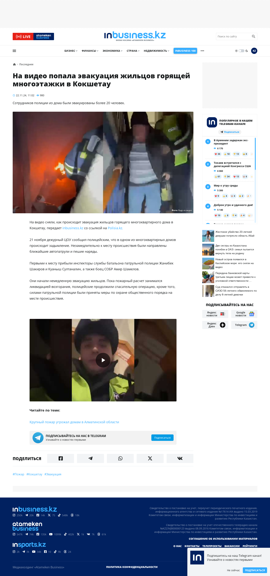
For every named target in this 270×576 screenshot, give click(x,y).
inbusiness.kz (72, 228)
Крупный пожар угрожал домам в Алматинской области (74, 422)
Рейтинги (250, 546)
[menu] (14, 50)
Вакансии (232, 546)
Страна (132, 50)
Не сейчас (233, 570)
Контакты (192, 546)
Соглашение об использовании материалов (223, 538)
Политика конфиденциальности (132, 567)
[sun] (236, 50)
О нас (177, 546)
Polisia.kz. (116, 228)
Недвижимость (155, 50)
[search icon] (253, 36)
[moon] (246, 50)
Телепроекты (212, 546)
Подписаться (255, 570)
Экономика (111, 50)
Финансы (89, 50)
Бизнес (69, 50)
